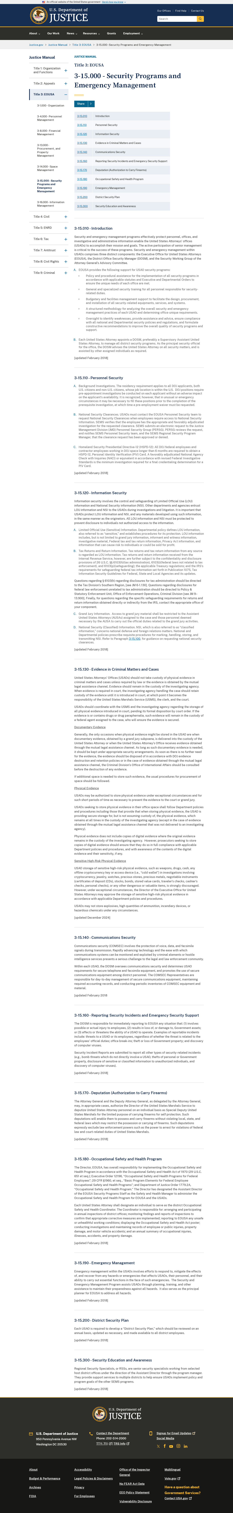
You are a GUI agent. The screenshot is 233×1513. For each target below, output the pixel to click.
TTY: (102, 1443)
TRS (119, 1443)
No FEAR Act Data (132, 1484)
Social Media (165, 1438)
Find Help (181, 10)
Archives (35, 1487)
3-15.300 (82, 206)
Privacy (79, 1487)
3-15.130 (82, 143)
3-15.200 (82, 197)
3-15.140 (82, 152)
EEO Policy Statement (134, 1492)
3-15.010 (82, 116)
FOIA (32, 1496)
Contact (176, 1498)
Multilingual (173, 1469)
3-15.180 (82, 179)
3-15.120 (82, 134)
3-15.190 (82, 188)
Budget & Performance (44, 1478)
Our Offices (164, 10)
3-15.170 (82, 170)
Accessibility (83, 1469)
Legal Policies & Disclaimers (93, 1478)
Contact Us (197, 10)
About (33, 1469)
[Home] (58, 22)
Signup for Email (174, 1433)
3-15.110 (82, 125)
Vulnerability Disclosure (135, 1501)
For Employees (84, 1496)
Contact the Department (112, 1433)
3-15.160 (82, 161)
